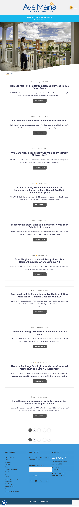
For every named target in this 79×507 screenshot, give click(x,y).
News (33, 82)
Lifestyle (7, 459)
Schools (7, 472)
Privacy (43, 501)
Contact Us (8, 462)
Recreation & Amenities (11, 469)
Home (7, 73)
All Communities (9, 457)
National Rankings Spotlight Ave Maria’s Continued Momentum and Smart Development (39, 367)
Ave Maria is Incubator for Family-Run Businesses (39, 120)
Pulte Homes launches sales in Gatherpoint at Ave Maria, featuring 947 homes (39, 402)
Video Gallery (8, 484)
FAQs (6, 493)
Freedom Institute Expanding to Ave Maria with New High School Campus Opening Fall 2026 (39, 295)
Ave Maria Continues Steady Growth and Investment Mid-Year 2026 (39, 154)
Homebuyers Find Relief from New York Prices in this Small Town (39, 87)
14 (44, 430)
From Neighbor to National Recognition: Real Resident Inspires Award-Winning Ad (39, 260)
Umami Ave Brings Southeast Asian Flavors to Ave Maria (39, 333)
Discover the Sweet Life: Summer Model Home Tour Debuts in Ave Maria (39, 226)
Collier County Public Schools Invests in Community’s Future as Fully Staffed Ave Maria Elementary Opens (39, 190)
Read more (39, 101)
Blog (6, 474)
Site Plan (7, 464)
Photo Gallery (8, 481)
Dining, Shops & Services (11, 479)
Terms (47, 501)
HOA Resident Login (10, 486)
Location (7, 476)
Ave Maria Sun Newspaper (12, 491)
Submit (34, 475)
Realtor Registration (10, 489)
